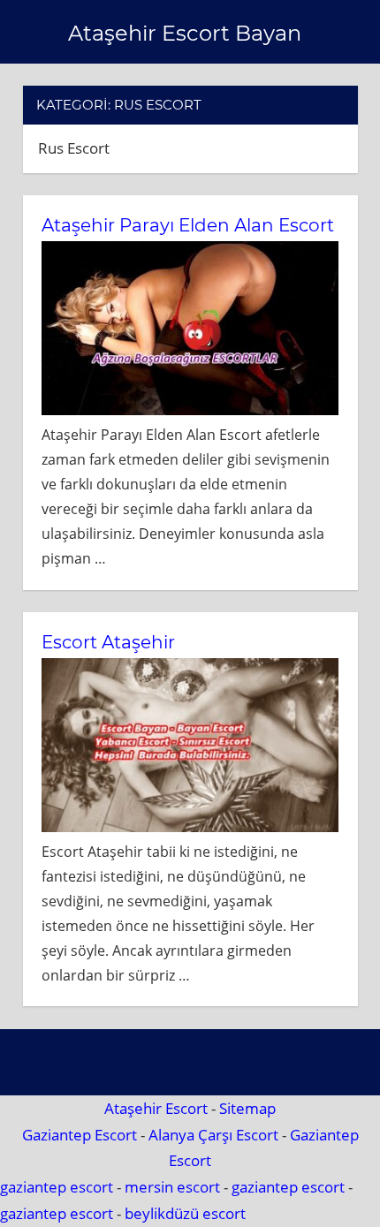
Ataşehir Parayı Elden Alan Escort (188, 225)
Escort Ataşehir (108, 642)
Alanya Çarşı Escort (213, 1135)
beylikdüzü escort (185, 1213)
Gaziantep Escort (79, 1135)
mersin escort (172, 1187)
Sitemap (247, 1108)
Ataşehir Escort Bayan (184, 33)
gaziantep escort (56, 1187)
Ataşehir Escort (156, 1108)
